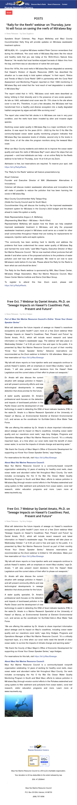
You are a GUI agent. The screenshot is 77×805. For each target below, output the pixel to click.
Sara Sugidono (28, 33)
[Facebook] (6, 783)
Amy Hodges (27, 314)
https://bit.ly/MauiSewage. (45, 457)
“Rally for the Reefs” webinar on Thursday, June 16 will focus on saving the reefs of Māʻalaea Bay (38, 26)
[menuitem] (10, 4)
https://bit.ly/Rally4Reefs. (16, 166)
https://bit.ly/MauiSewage (33, 357)
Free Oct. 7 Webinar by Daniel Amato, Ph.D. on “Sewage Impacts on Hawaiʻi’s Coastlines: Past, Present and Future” (38, 305)
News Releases (12, 33)
